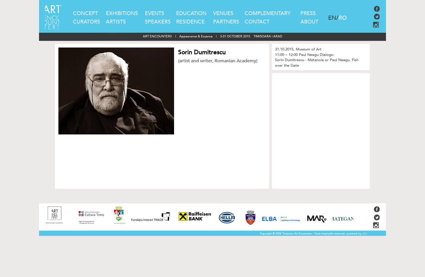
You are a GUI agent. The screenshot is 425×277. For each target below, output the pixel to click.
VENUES (223, 13)
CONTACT (257, 21)
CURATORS (86, 21)
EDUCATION (191, 13)
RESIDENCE (190, 21)
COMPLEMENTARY (268, 13)
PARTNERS (226, 21)
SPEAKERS (158, 21)
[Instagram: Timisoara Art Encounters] (376, 26)
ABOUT (309, 21)
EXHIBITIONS (122, 13)
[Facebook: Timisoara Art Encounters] (377, 10)
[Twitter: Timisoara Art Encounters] (377, 18)
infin (364, 233)
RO (343, 18)
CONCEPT (85, 13)
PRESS (308, 13)
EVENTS (154, 13)
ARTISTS (116, 21)
